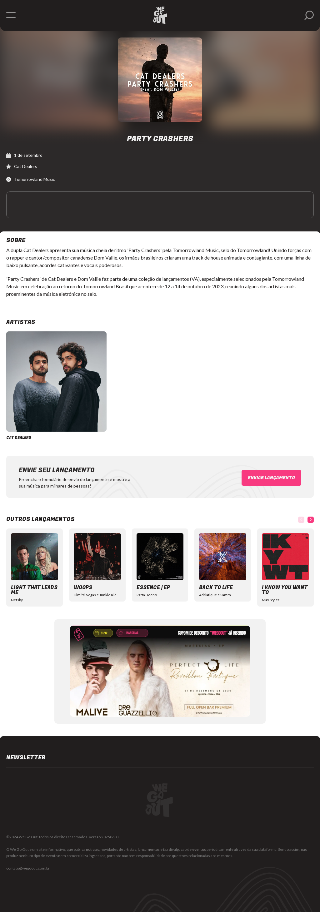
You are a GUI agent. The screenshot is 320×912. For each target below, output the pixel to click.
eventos (199, 849)
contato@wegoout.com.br (28, 868)
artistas (130, 849)
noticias (92, 849)
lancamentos (149, 849)
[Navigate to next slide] (311, 520)
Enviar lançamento (271, 477)
